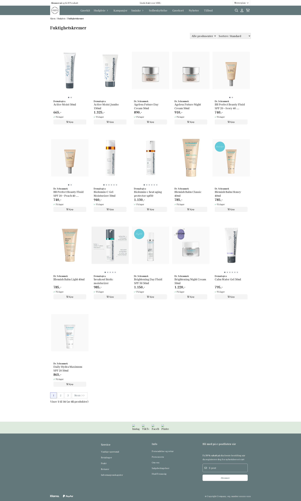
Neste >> (79, 395)
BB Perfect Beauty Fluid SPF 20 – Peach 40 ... (68, 193)
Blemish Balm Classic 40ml (187, 193)
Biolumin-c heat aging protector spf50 (148, 193)
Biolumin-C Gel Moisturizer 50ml (105, 193)
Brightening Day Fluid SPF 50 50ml (148, 281)
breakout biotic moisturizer (103, 281)
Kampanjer (120, 10)
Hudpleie (61, 18)
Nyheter (194, 10)
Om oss (155, 462)
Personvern (158, 456)
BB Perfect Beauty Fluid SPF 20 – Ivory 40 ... (230, 106)
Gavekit (85, 10)
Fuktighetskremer (75, 18)
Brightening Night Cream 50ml (190, 281)
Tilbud (208, 10)
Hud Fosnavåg (159, 473)
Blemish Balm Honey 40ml (228, 193)
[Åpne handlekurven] (248, 10)
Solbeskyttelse (158, 10)
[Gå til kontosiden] (242, 10)
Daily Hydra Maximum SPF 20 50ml (67, 368)
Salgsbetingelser (160, 468)
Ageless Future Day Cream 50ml (146, 106)
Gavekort (178, 10)
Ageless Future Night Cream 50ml (187, 106)
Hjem (53, 18)
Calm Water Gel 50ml (228, 279)
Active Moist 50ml (64, 104)
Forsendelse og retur (163, 451)
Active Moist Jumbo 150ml (106, 106)
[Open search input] (236, 10)
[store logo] (55, 10)
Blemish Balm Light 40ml (69, 279)
